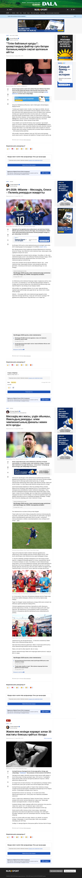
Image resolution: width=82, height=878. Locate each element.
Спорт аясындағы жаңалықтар (52, 12)
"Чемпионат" (23, 772)
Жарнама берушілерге (70, 871)
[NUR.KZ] (41, 10)
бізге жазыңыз (27, 139)
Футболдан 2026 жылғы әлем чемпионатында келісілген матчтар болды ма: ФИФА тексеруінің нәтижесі (31, 273)
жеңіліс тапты (43, 247)
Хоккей (24, 12)
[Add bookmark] (8, 104)
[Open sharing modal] (8, 99)
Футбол (13, 12)
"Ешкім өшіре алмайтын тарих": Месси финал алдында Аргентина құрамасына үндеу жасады (31, 667)
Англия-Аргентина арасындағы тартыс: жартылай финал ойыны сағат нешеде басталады (32, 344)
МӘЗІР (10, 9)
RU (67, 9)
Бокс (21, 12)
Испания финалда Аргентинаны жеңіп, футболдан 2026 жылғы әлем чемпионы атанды (32, 661)
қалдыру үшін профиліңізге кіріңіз (35, 160)
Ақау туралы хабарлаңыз (56, 871)
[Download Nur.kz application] (41, 4)
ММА (18, 12)
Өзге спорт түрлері (35, 12)
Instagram (46, 172)
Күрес (28, 12)
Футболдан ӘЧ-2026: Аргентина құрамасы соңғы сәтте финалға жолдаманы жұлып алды (30, 338)
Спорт (7, 12)
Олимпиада (42, 12)
